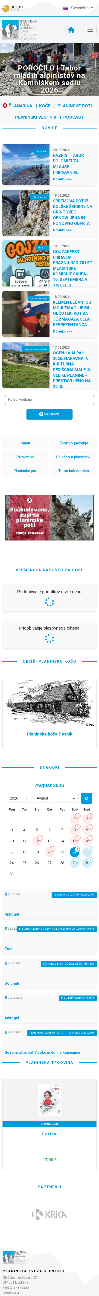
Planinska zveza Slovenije (35, 1271)
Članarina (19, 105)
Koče (45, 105)
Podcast (73, 117)
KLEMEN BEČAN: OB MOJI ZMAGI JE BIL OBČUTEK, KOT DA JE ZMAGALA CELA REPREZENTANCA (72, 313)
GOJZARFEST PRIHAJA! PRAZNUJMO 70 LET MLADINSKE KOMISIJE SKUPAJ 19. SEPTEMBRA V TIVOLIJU (72, 268)
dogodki (49, 767)
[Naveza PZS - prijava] (15, 8)
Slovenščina (80, 8)
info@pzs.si (11, 1292)
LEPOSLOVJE (49, 1124)
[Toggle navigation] (90, 29)
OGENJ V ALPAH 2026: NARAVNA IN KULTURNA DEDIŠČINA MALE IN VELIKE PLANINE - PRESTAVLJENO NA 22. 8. (72, 369)
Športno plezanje (73, 443)
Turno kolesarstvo (73, 471)
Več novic (51, 414)
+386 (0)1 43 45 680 (16, 1287)
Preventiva (25, 457)
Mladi (25, 443)
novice (50, 128)
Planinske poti (75, 105)
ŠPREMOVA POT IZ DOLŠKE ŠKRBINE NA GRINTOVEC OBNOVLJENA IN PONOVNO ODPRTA (72, 212)
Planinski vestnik (35, 117)
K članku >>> (62, 179)
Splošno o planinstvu (73, 457)
